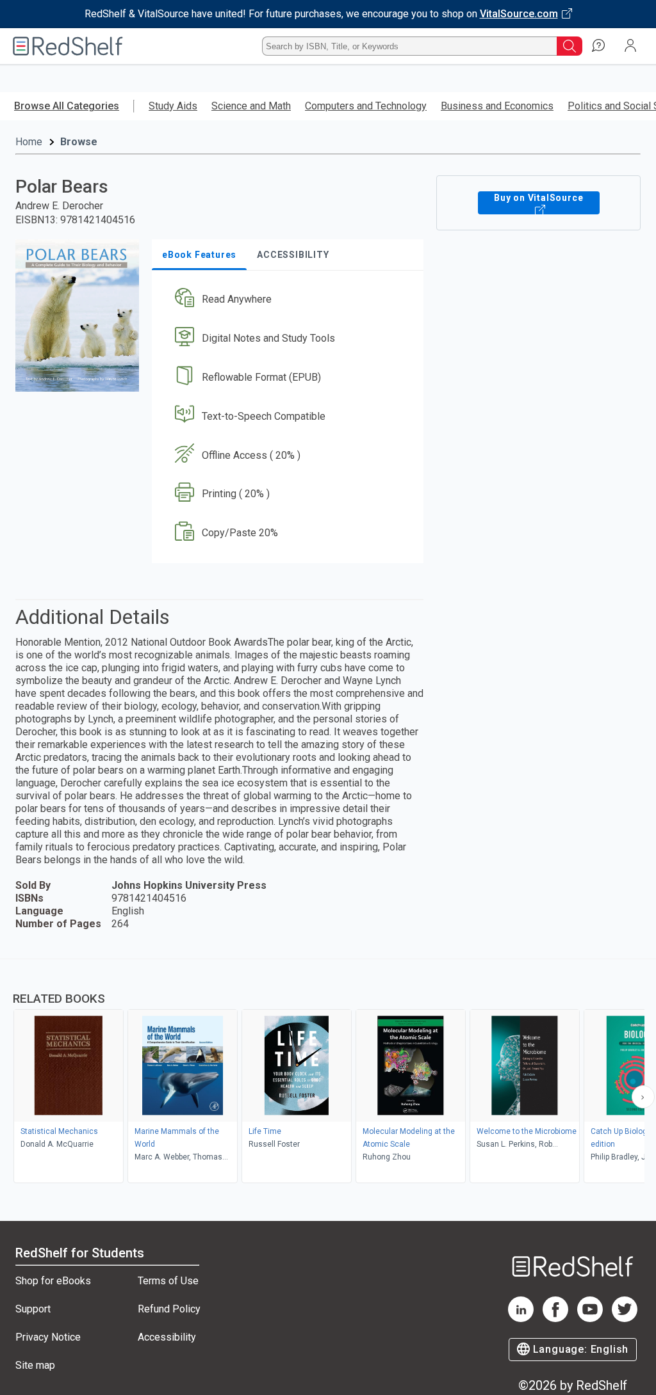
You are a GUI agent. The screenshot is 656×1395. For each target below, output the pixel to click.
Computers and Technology (366, 106)
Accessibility (167, 1337)
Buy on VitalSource (538, 198)
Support (33, 1309)
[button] (286, 299)
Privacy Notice (48, 1337)
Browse (78, 142)
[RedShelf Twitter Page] (624, 1318)
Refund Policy (169, 1309)
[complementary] (328, 1072)
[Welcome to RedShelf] (68, 46)
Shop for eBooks (53, 1281)
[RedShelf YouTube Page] (590, 1318)
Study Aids (173, 106)
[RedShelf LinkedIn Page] (521, 1318)
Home (28, 142)
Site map (35, 1365)
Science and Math (251, 106)
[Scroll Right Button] (643, 1096)
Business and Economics (497, 106)
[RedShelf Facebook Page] (555, 1318)
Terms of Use (168, 1281)
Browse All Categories (66, 106)
